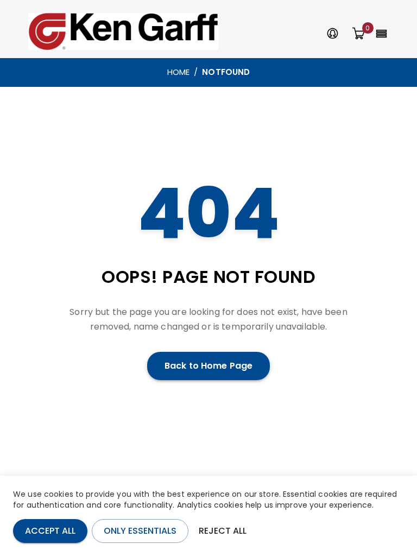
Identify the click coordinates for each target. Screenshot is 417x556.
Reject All (223, 531)
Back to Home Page (208, 365)
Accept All (50, 531)
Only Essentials (140, 531)
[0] (358, 34)
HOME (178, 72)
